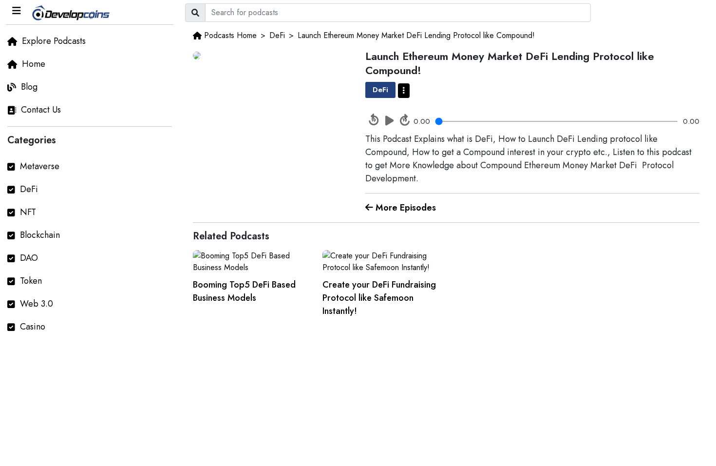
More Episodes (404, 207)
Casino (32, 326)
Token (31, 280)
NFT (28, 212)
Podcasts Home (230, 35)
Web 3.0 (36, 303)
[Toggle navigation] (16, 11)
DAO (29, 258)
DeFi (29, 189)
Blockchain (40, 235)
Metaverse (39, 166)
